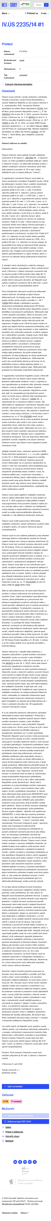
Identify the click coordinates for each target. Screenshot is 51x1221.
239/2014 (6, 114)
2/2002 (33, 399)
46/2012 (9, 663)
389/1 (45, 126)
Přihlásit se (32, 13)
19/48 (17, 585)
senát (21, 60)
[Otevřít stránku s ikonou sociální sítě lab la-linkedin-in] (15, 1162)
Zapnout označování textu (20, 1115)
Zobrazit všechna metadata (18, 84)
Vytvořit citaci (12, 1136)
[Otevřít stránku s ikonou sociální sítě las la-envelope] (30, 1162)
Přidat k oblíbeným (14, 1132)
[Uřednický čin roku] (25, 4)
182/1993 (29, 158)
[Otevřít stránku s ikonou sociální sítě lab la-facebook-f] (20, 1162)
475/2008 (28, 416)
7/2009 (5, 123)
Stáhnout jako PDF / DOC (19, 1121)
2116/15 (34, 132)
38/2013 (31, 117)
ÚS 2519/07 (31, 582)
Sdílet (8, 1127)
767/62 (40, 108)
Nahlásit (9, 1141)
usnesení (23, 75)
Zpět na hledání (15, 1086)
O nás (43, 13)
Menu (4, 13)
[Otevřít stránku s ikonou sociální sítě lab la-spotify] (25, 1162)
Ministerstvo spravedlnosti (13, 1204)
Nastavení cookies (10, 1213)
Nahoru (24, 1213)
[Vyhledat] (46, 5)
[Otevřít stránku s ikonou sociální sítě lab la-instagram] (35, 1162)
